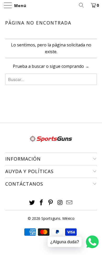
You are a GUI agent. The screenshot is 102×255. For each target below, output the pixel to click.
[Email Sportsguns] (69, 203)
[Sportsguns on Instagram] (60, 203)
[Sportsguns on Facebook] (41, 203)
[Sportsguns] (51, 5)
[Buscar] (83, 5)
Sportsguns (50, 218)
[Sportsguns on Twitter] (32, 203)
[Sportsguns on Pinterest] (51, 203)
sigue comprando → (69, 66)
